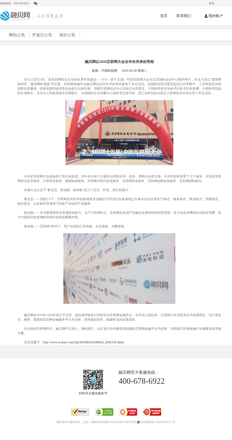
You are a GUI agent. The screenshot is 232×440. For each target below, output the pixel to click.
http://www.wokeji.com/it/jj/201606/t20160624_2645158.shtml (83, 342)
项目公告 (67, 35)
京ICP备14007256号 (124, 422)
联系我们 (183, 16)
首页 (163, 16)
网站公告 (17, 35)
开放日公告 (42, 35)
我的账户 (215, 16)
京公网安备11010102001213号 (157, 422)
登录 (211, 3)
